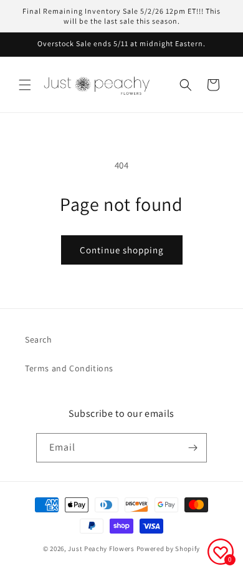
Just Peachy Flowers (101, 548)
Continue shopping (122, 250)
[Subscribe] (192, 447)
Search (38, 339)
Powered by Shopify (168, 548)
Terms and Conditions (69, 368)
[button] (25, 85)
